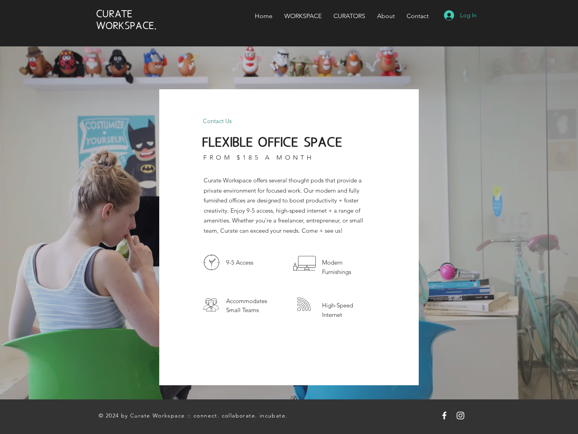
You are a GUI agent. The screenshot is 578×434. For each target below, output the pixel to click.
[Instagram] (460, 415)
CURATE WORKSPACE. (126, 19)
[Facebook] (444, 415)
